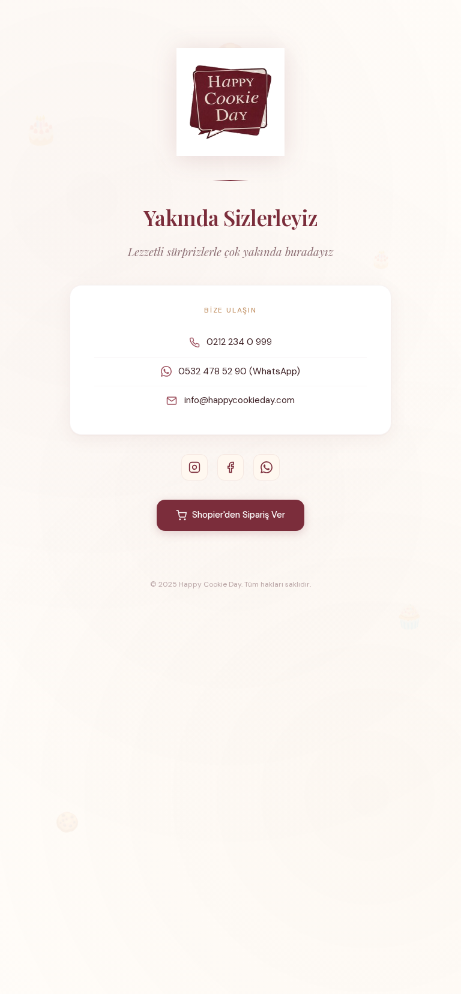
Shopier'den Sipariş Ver (238, 514)
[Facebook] (230, 467)
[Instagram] (194, 467)
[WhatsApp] (266, 467)
